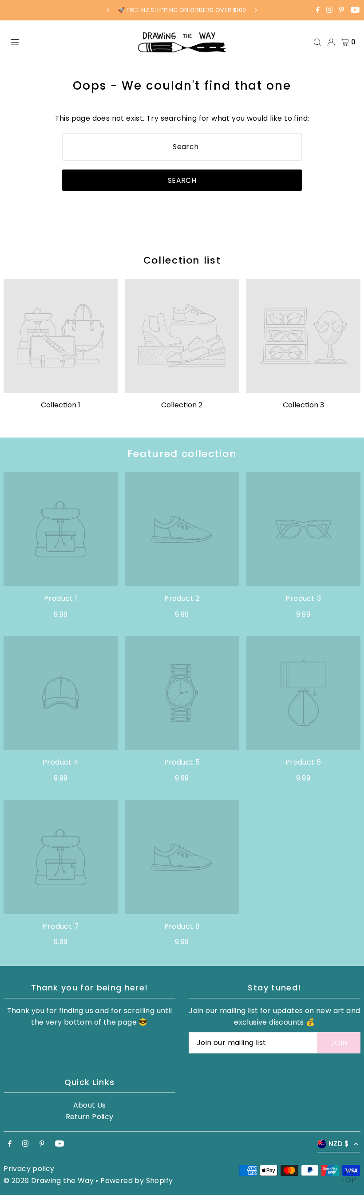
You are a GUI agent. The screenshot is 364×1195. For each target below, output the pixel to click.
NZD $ (338, 1143)
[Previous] (108, 10)
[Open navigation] (69, 41)
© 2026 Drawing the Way (49, 1180)
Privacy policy (29, 1168)
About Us (89, 1105)
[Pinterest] (341, 11)
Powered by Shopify (136, 1180)
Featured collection (182, 454)
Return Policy (90, 1117)
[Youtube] (355, 11)
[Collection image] (61, 336)
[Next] (255, 10)
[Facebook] (318, 11)
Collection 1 (60, 405)
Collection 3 (303, 405)
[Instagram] (329, 11)
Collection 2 (181, 405)
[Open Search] (317, 42)
